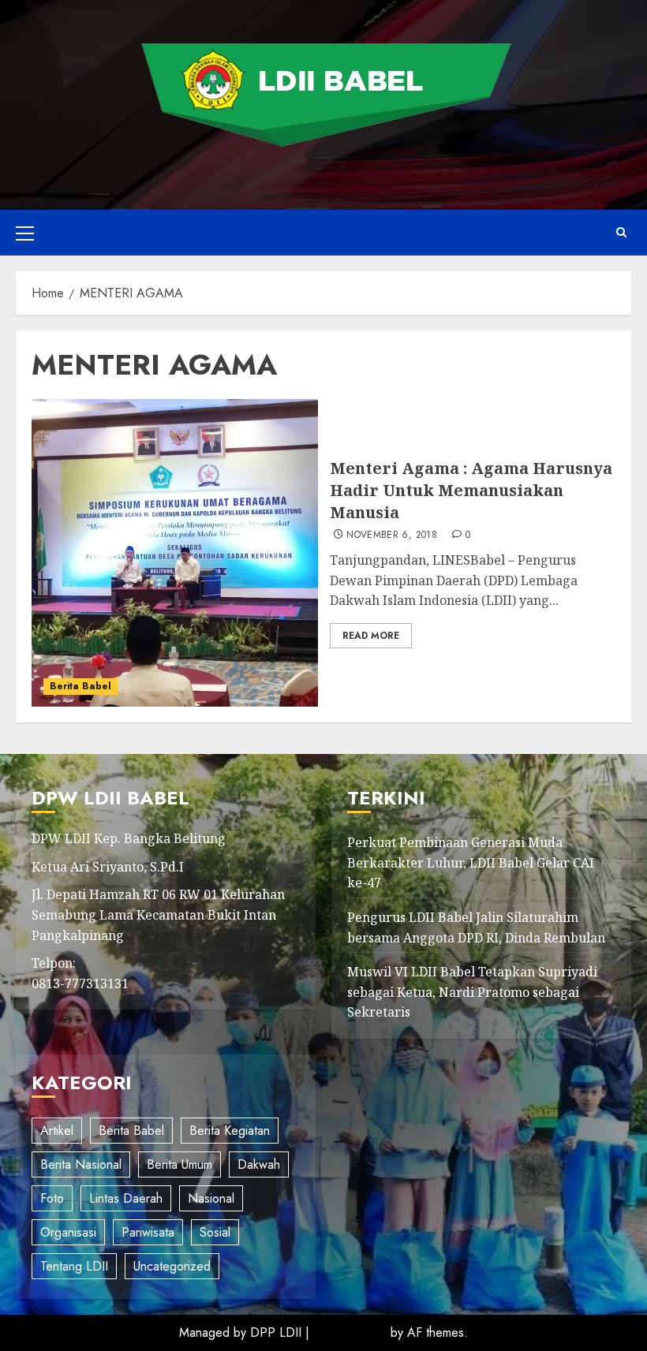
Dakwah (258, 1164)
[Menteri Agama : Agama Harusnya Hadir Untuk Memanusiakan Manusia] (175, 553)
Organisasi (68, 1232)
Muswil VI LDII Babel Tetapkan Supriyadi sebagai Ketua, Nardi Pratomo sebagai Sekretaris (472, 992)
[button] (25, 233)
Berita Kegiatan (229, 1130)
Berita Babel (80, 686)
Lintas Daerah (126, 1198)
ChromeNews (350, 1332)
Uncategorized (172, 1266)
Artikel (56, 1130)
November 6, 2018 (391, 535)
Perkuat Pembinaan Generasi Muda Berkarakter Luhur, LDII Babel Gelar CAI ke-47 (470, 862)
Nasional (211, 1198)
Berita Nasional (81, 1164)
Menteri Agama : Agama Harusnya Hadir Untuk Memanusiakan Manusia (471, 490)
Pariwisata (148, 1232)
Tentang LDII (74, 1266)
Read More (370, 636)
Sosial (215, 1232)
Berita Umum (179, 1164)
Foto (52, 1198)
